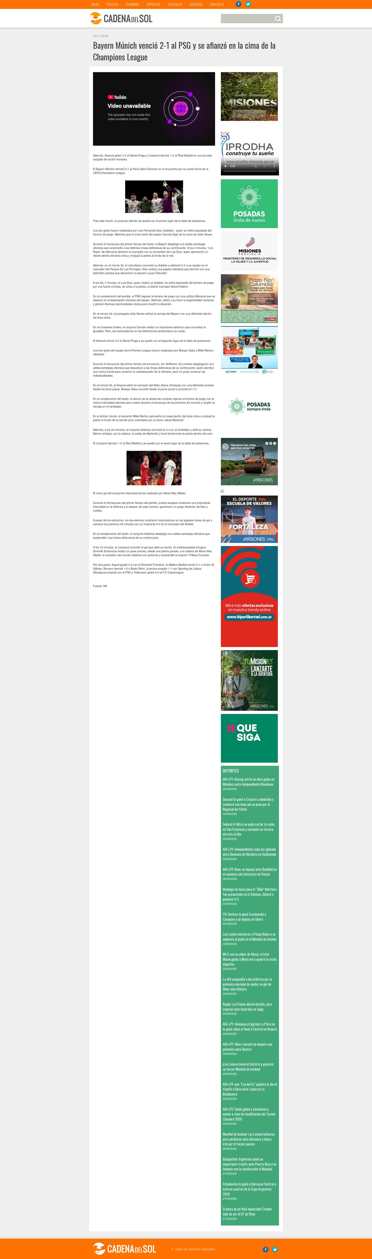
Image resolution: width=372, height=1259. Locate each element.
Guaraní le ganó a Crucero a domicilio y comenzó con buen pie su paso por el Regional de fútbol (248, 804)
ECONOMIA (132, 4)
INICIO (95, 4)
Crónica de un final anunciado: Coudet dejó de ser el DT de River (247, 1211)
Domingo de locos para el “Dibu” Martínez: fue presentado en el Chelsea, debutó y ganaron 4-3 (250, 894)
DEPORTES (153, 4)
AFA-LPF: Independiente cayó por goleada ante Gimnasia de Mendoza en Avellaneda (249, 852)
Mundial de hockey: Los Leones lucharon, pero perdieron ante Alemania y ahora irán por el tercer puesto (249, 1139)
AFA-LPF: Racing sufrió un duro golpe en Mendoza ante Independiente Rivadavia (248, 782)
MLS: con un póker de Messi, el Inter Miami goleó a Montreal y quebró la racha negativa (249, 959)
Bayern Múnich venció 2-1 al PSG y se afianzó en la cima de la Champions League (184, 51)
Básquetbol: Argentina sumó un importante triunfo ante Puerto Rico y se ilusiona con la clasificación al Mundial (249, 1163)
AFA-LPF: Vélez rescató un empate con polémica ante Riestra (247, 1047)
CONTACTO (217, 4)
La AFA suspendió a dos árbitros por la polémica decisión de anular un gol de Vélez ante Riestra (247, 984)
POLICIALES (175, 4)
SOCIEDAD (196, 4)
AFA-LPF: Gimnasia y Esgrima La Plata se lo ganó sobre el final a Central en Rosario (250, 1026)
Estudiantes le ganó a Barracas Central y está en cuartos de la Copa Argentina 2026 (249, 1188)
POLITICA (112, 4)
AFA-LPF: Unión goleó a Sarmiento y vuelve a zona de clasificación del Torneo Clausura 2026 (249, 1114)
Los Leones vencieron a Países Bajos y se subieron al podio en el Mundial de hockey (249, 937)
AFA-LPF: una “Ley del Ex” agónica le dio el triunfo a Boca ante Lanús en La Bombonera (250, 1089)
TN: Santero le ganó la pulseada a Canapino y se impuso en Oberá (244, 917)
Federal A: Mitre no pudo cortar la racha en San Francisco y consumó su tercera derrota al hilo (249, 829)
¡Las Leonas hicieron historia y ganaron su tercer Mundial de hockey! (248, 1067)
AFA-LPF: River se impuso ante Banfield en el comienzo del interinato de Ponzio (250, 872)
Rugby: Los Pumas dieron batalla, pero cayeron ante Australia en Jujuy (247, 1007)
